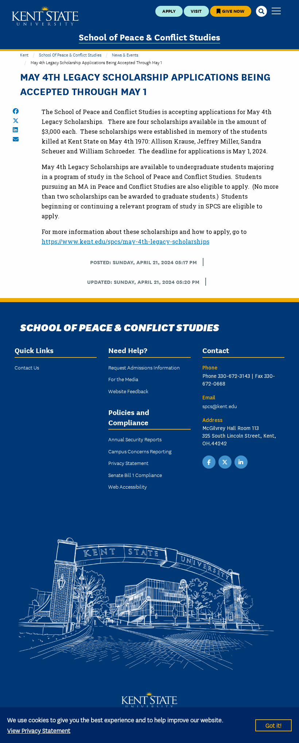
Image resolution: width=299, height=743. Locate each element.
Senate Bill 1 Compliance (135, 475)
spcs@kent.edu (219, 406)
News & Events (125, 54)
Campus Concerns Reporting (139, 451)
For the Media (123, 379)
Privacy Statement (128, 463)
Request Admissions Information (144, 367)
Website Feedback (128, 391)
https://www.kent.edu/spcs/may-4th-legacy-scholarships (125, 241)
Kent (24, 54)
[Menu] (276, 11)
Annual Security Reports (135, 439)
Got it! (273, 725)
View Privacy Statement (38, 730)
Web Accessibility (127, 486)
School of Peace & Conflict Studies (149, 36)
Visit (196, 11)
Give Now (232, 11)
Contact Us (27, 367)
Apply (169, 11)
